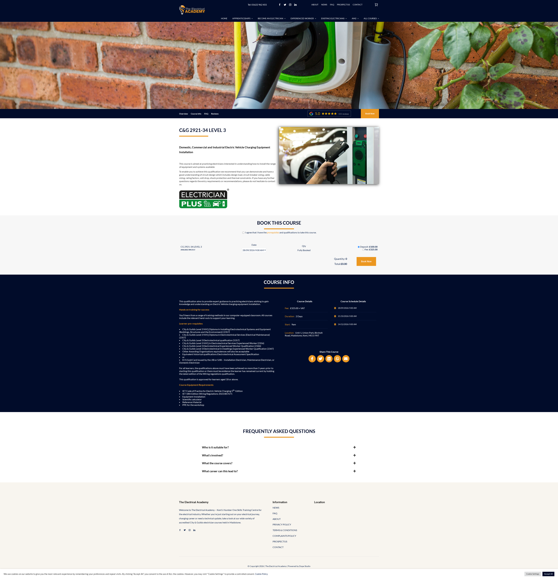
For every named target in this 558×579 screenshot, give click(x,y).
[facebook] (280, 4)
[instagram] (290, 4)
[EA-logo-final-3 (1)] (192, 6)
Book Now (366, 261)
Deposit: (369, 246)
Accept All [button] (548, 574)
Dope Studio (304, 566)
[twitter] (285, 4)
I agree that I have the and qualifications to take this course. (280, 232)
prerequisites (273, 232)
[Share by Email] (345, 358)
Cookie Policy (261, 574)
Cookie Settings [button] (532, 574)
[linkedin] (295, 4)
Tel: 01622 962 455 (257, 4)
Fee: (371, 249)
